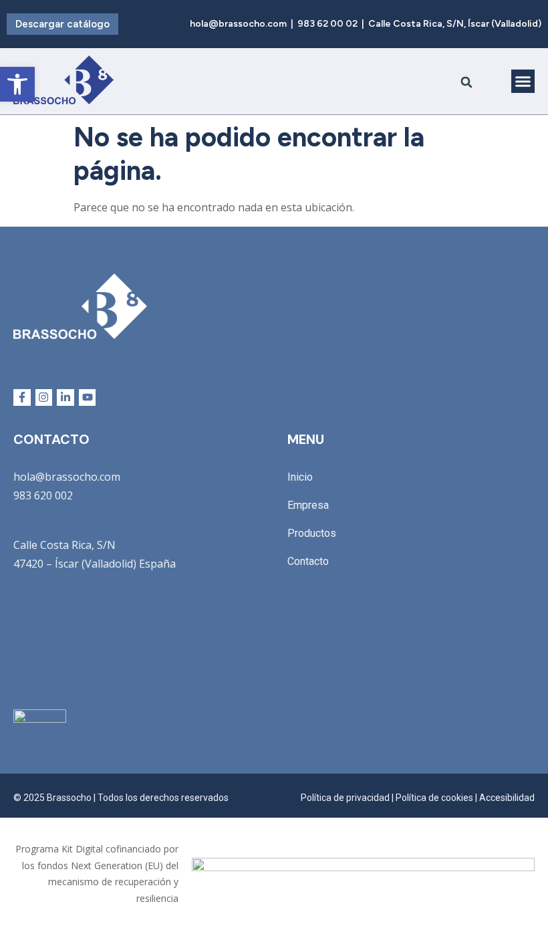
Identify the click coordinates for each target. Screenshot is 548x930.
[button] (466, 82)
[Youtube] (87, 397)
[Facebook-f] (22, 397)
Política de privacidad (345, 797)
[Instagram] (44, 397)
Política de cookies (434, 797)
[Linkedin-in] (65, 397)
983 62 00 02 (327, 23)
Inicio (300, 477)
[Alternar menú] (523, 81)
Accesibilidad (507, 797)
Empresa (308, 505)
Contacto (308, 561)
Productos (311, 533)
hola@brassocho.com (238, 23)
